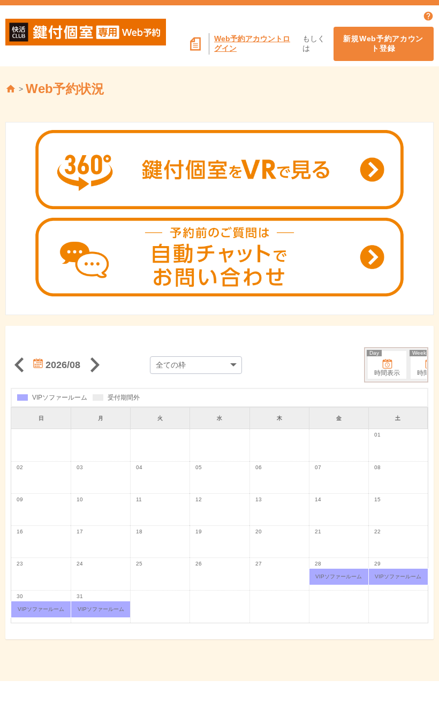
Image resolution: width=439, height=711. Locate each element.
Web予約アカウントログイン (252, 43)
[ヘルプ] (428, 16)
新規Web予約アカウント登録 (383, 43)
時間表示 (384, 364)
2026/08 (61, 365)
